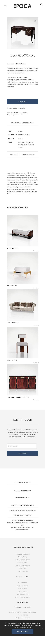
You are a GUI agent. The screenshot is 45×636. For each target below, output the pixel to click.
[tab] (22, 101)
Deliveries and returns (22, 560)
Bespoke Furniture (22, 586)
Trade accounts (23, 571)
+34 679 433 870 (22, 615)
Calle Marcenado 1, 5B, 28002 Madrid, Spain (22, 612)
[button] (35, 21)
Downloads (22, 568)
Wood (20, 138)
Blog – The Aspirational (22, 597)
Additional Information (22, 123)
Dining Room (22, 145)
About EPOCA (22, 583)
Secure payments (22, 562)
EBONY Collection (24, 135)
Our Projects (22, 588)
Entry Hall (21, 142)
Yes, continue (22, 631)
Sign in (22, 108)
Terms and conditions (23, 554)
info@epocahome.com (22, 497)
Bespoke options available (15, 115)
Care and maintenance (22, 565)
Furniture (31, 154)
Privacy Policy (22, 557)
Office (20, 147)
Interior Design (22, 591)
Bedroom (31, 145)
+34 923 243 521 (22, 112)
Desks (20, 131)
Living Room (29, 142)
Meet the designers (22, 594)
